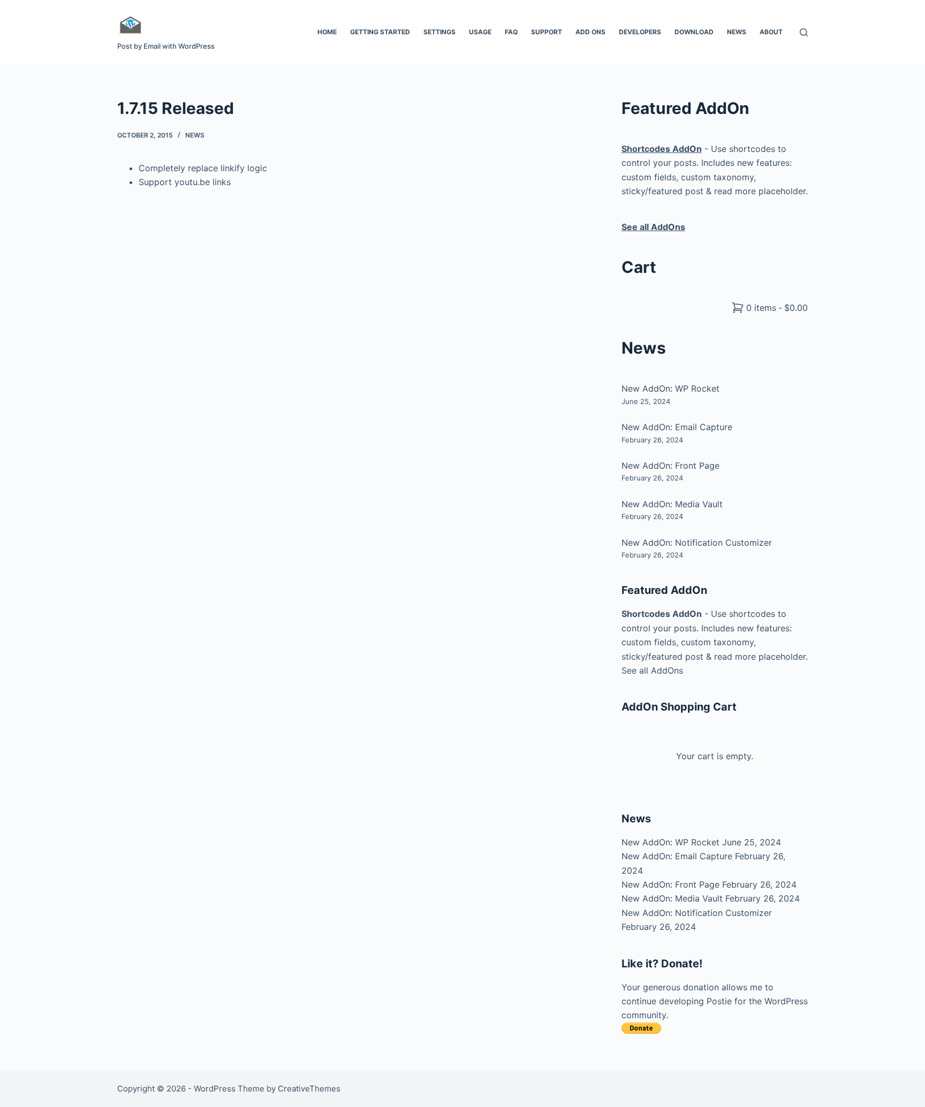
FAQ (511, 32)
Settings (439, 32)
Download (694, 32)
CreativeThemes (309, 1088)
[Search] (804, 32)
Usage (480, 32)
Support (546, 32)
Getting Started (380, 32)
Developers (640, 32)
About (771, 32)
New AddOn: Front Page (670, 465)
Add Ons (590, 32)
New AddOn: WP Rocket (670, 388)
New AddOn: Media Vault (672, 504)
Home (327, 32)
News (736, 32)
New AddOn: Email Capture (676, 427)
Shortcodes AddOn (661, 613)
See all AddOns (652, 670)
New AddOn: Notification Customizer (696, 542)
